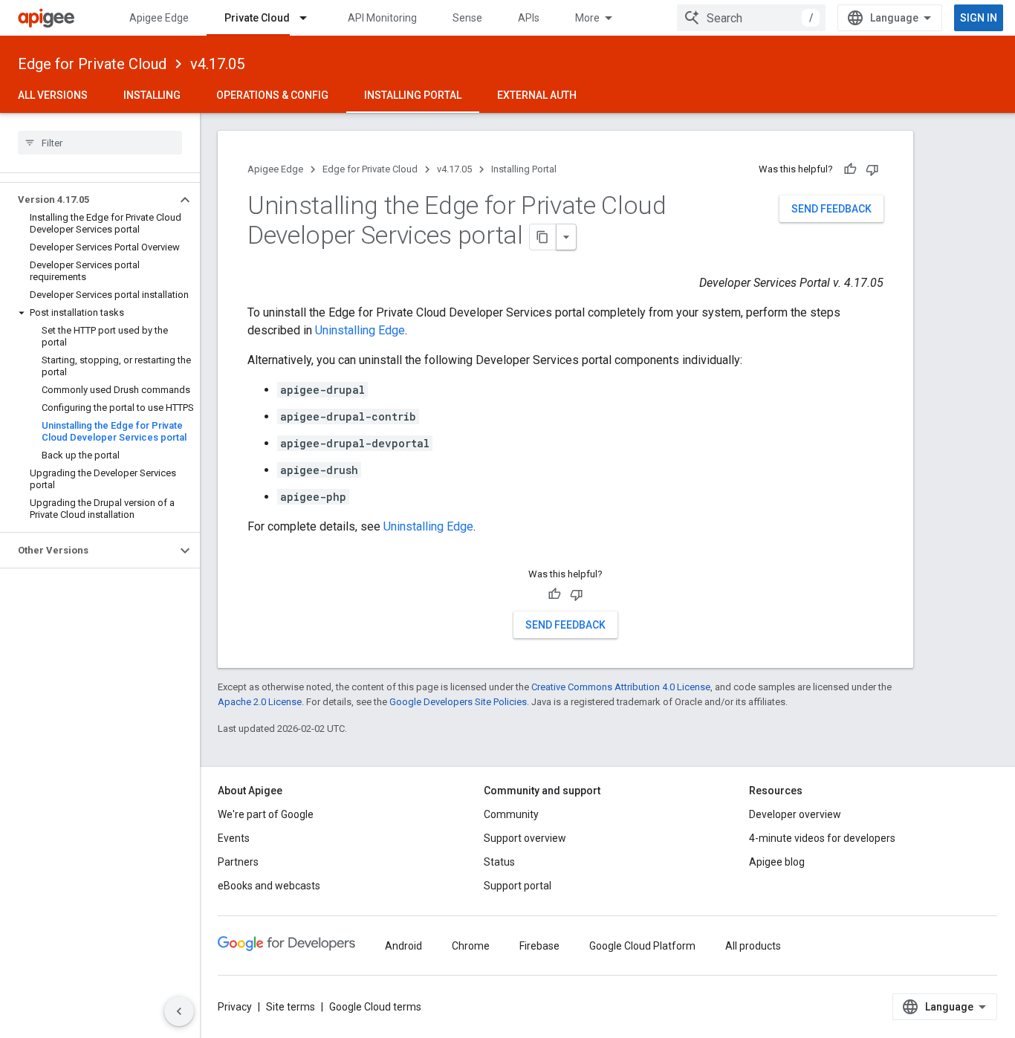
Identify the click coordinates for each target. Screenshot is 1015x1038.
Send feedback (831, 209)
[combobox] (751, 17)
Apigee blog (777, 862)
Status (499, 862)
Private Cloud (257, 18)
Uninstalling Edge (360, 330)
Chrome (471, 946)
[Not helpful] (872, 169)
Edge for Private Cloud (92, 64)
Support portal (517, 886)
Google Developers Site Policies (458, 701)
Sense (467, 18)
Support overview (525, 838)
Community (511, 814)
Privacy (235, 1007)
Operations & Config (272, 95)
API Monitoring (382, 18)
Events (234, 838)
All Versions (53, 95)
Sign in (978, 18)
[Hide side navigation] (179, 1011)
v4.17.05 (217, 64)
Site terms (290, 1007)
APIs (528, 18)
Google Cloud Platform (642, 946)
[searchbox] (100, 143)
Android (403, 946)
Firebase (539, 946)
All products (753, 946)
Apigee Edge (159, 18)
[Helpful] (850, 169)
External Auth (537, 95)
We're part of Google (266, 814)
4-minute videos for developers (822, 838)
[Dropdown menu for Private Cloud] (310, 18)
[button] (88, 200)
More (587, 18)
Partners (238, 862)
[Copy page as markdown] (543, 237)
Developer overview (795, 814)
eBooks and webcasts (269, 886)
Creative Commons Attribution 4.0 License (620, 686)
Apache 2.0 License (260, 701)
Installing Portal (412, 95)
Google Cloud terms (375, 1007)
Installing (152, 95)
